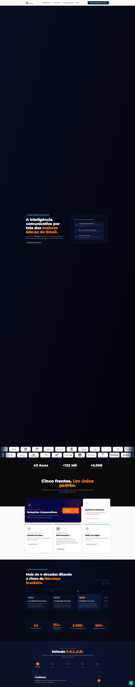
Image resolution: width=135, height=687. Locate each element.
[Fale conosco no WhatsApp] (131, 683)
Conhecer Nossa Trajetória (34, 242)
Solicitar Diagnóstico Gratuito (98, 2)
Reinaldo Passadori (68, 2)
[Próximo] (107, 583)
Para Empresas (46, 2)
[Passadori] (29, 3)
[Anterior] (103, 583)
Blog (77, 2)
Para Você (56, 2)
